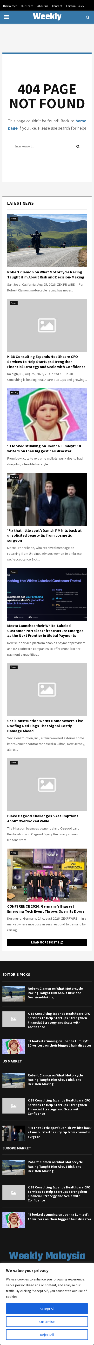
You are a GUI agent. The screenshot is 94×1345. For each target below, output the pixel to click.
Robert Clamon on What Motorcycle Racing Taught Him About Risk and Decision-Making (45, 275)
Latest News (20, 203)
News (13, 218)
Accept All (47, 1308)
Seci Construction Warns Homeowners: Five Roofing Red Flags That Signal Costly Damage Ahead (45, 725)
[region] (47, 1304)
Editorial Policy (75, 6)
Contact (57, 6)
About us (42, 6)
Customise (47, 1321)
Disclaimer (10, 6)
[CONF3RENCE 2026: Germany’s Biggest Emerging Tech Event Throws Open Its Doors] (47, 875)
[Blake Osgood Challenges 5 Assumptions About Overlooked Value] (47, 784)
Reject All (47, 1334)
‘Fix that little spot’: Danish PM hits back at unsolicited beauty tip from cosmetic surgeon (44, 535)
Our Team (27, 6)
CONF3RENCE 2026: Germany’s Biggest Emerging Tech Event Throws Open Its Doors (46, 909)
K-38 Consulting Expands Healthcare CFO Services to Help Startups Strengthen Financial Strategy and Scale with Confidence (46, 361)
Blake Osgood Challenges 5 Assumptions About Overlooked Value (42, 818)
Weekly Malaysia (47, 23)
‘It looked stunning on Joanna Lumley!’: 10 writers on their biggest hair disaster (44, 448)
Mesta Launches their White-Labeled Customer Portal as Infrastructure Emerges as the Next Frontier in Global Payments (45, 630)
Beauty (14, 392)
